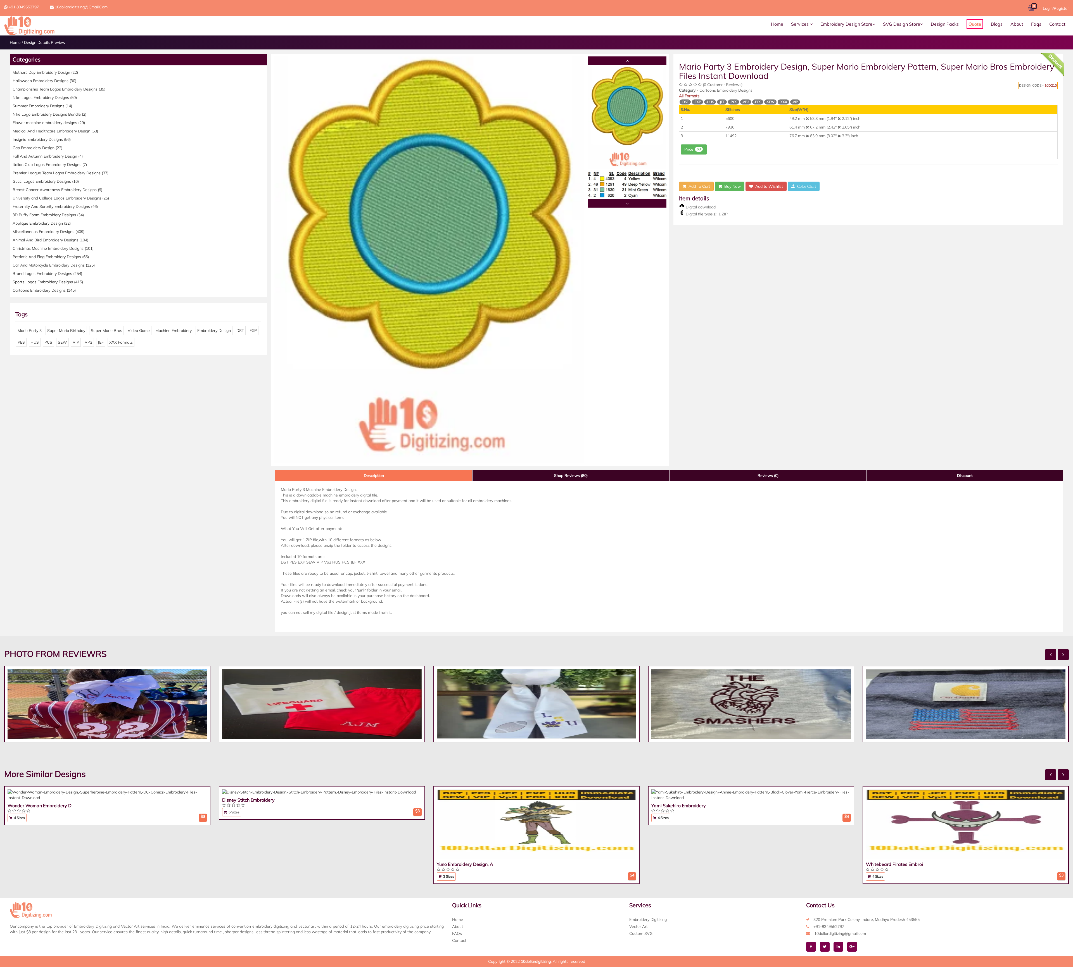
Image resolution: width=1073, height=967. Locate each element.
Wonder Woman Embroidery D (40, 805)
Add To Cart (698, 186)
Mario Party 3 (30, 330)
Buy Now (731, 186)
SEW (62, 342)
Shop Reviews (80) (571, 475)
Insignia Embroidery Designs (42, 139)
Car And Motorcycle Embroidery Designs (54, 265)
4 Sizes (19, 818)
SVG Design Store (901, 24)
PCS (48, 342)
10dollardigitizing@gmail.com (81, 6)
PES (21, 342)
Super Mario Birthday (66, 330)
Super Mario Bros (106, 330)
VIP (76, 342)
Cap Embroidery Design (37, 147)
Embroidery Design (214, 330)
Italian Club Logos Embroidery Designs (50, 164)
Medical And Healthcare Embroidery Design (55, 131)
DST (240, 330)
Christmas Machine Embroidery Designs (53, 248)
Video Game (139, 330)
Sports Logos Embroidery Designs (48, 281)
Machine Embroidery (173, 330)
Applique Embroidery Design (42, 223)
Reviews (768, 475)
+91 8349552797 (23, 6)
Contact (1057, 24)
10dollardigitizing (536, 961)
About (1016, 24)
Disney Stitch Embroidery (248, 800)
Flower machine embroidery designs (49, 122)
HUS (34, 342)
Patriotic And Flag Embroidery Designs (51, 256)
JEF (101, 342)
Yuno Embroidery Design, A (465, 864)
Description (374, 475)
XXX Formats (121, 342)
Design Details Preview (44, 42)
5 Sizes (233, 812)
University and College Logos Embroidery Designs (61, 198)
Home (777, 24)
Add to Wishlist (768, 186)
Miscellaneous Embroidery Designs (48, 231)
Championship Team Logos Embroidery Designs (59, 89)
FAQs (457, 933)
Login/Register (1056, 8)
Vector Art (638, 926)
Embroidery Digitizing (648, 919)
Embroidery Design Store (846, 24)
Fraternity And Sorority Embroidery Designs (55, 206)
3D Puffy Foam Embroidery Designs (48, 214)
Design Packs (945, 24)
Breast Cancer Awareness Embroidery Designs (57, 189)
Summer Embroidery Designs (42, 105)
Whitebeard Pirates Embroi (894, 864)
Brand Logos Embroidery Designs (47, 273)
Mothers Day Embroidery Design (45, 72)
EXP (253, 330)
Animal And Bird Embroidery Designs (50, 240)
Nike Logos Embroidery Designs (45, 97)
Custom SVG (640, 933)
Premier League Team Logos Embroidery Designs (60, 172)
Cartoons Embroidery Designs (44, 290)
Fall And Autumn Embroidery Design (48, 156)
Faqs (1036, 24)
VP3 (88, 342)
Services (800, 24)
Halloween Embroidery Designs (44, 80)
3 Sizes (448, 876)
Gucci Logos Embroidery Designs (46, 181)
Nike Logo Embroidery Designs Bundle (49, 114)
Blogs (997, 24)
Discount (965, 475)
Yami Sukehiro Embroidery (678, 805)
